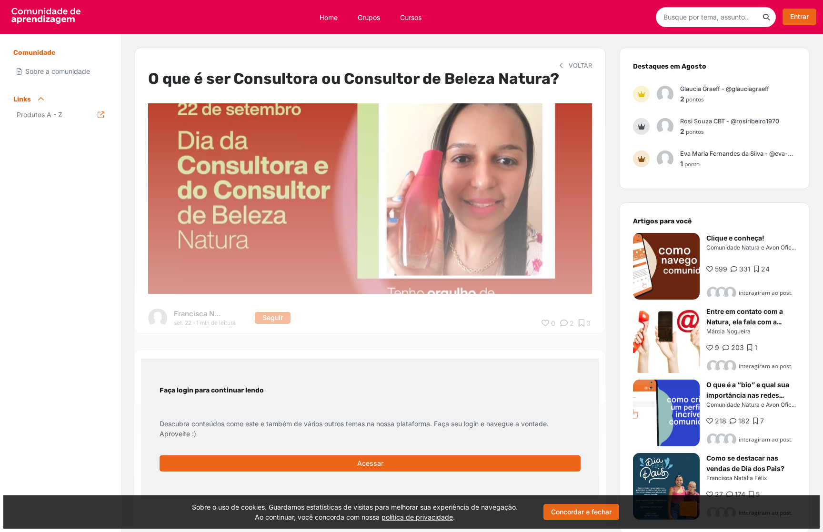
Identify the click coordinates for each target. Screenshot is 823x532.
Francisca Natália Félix (736, 478)
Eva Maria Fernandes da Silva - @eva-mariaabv (738, 153)
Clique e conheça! (735, 238)
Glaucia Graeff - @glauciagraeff (724, 88)
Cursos (411, 17)
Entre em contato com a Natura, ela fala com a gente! (744, 321)
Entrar (799, 16)
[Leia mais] (666, 266)
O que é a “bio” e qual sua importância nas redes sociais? (747, 395)
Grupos (369, 17)
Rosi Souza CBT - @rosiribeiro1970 (729, 121)
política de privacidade (417, 517)
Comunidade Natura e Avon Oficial (752, 247)
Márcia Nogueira (728, 331)
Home (329, 17)
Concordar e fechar (581, 512)
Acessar (370, 463)
